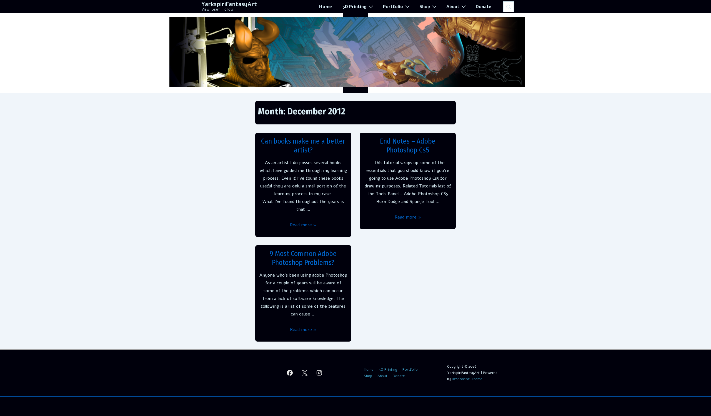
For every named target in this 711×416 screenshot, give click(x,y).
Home (325, 7)
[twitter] (304, 373)
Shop (424, 7)
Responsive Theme (467, 379)
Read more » (303, 225)
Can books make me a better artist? (303, 146)
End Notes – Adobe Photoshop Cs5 (407, 146)
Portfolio (393, 7)
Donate (483, 7)
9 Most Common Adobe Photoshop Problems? (303, 258)
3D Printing (354, 7)
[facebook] (290, 373)
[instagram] (319, 373)
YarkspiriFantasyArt (229, 4)
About (452, 7)
